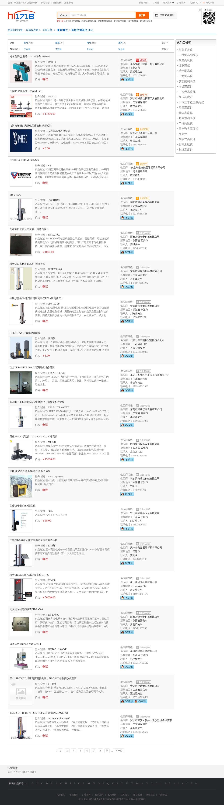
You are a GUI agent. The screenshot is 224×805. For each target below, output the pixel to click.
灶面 (10, 772)
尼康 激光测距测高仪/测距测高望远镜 (30, 471)
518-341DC (15, 194)
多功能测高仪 (186, 81)
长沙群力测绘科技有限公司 (145, 478)
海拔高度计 (185, 86)
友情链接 (112, 794)
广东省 (27, 49)
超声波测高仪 (186, 118)
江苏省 (58, 49)
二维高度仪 (185, 123)
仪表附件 (17, 772)
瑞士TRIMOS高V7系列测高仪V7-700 (29, 574)
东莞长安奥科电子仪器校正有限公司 (149, 375)
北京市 (90, 49)
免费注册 (57, 2)
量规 (57, 43)
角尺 (89, 43)
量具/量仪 (62, 30)
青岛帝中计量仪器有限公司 (145, 686)
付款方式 (99, 794)
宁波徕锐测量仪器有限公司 (145, 305)
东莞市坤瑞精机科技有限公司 (146, 271)
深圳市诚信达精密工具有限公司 (147, 98)
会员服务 (167, 2)
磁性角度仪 (133, 21)
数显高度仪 (185, 60)
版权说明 (137, 794)
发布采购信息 (167, 15)
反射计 (182, 133)
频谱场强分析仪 (89, 21)
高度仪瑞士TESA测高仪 (23, 505)
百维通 (156, 2)
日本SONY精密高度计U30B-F (25, 644)
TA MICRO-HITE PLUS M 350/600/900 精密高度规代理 (39, 713)
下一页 (118, 750)
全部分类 (47, 30)
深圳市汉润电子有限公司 (143, 133)
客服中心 (194, 2)
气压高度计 (185, 97)
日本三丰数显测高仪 (190, 102)
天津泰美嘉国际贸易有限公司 (146, 547)
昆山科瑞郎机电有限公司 (143, 582)
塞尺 (120, 43)
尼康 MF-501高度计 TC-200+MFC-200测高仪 (33, 436)
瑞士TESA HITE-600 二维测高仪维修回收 (32, 367)
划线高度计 (185, 149)
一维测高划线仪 (187, 54)
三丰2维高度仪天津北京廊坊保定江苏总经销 (33, 540)
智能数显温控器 (105, 21)
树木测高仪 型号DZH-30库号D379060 (30, 56)
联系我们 (125, 794)
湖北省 (121, 49)
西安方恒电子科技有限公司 (145, 236)
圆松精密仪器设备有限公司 (145, 444)
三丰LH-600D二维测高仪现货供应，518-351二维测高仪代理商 (43, 678)
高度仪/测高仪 (29, 772)
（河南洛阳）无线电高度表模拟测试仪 (30, 125)
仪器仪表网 (32, 30)
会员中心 (143, 2)
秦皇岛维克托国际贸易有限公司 (147, 167)
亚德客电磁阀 (120, 21)
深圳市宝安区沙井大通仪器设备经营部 (151, 720)
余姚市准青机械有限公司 (143, 651)
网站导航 (210, 2)
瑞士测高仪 (185, 70)
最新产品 (163, 794)
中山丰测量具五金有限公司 (145, 513)
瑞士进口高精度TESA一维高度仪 (27, 264)
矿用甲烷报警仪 (72, 21)
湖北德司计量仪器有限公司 (145, 202)
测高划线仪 (185, 144)
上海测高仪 (185, 76)
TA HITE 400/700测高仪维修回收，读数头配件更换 (37, 402)
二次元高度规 (186, 91)
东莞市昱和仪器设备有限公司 (146, 409)
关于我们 (61, 794)
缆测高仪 (183, 65)
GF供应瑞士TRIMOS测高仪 (24, 160)
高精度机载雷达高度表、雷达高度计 (29, 229)
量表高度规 (185, 112)
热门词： (61, 21)
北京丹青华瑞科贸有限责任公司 (147, 340)
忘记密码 (68, 2)
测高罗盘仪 (185, 49)
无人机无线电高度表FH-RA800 (26, 609)
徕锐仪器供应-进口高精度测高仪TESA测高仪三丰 (36, 298)
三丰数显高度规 (187, 128)
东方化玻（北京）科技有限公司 (147, 64)
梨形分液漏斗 (146, 21)
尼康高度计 (185, 107)
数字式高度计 (186, 139)
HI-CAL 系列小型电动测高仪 (25, 333)
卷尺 (26, 43)
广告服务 (181, 2)
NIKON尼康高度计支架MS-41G (26, 91)
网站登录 (45, 2)
